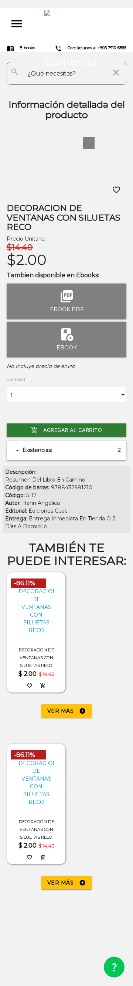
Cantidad (16, 379)
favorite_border (116, 189)
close (116, 72)
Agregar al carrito (66, 430)
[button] (89, 143)
